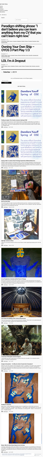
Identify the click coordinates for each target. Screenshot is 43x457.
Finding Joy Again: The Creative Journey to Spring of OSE (14, 120)
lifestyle (23, 41)
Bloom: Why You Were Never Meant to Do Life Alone (13, 445)
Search (2, 17)
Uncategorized (35, 55)
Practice (26, 41)
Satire (30, 66)
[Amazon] (5, 14)
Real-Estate (23, 55)
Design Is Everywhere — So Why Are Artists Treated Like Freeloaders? (17, 364)
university (3, 42)
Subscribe (6, 82)
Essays (16, 55)
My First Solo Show (5, 201)
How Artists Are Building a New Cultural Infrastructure (13, 318)
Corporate (15, 41)
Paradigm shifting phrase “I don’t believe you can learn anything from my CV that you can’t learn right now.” (21, 31)
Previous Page (5, 72)
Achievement (3, 41)
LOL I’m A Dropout (13, 60)
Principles (30, 41)
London (20, 66)
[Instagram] (0, 14)
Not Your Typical (4, 4)
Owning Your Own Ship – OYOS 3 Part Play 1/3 (17, 48)
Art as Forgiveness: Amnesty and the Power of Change (13, 279)
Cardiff (8, 41)
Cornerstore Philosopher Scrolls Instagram (11, 356)
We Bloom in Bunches (6, 404)
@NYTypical (6, 127)
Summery (33, 66)
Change (5, 55)
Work (6, 42)
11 (14, 72)
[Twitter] (2, 14)
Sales (38, 41)
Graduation (19, 41)
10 (13, 72)
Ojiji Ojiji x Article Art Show (7, 240)
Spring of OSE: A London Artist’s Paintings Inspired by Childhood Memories (18, 160)
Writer (9, 56)
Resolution (34, 41)
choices (11, 41)
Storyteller (30, 55)
